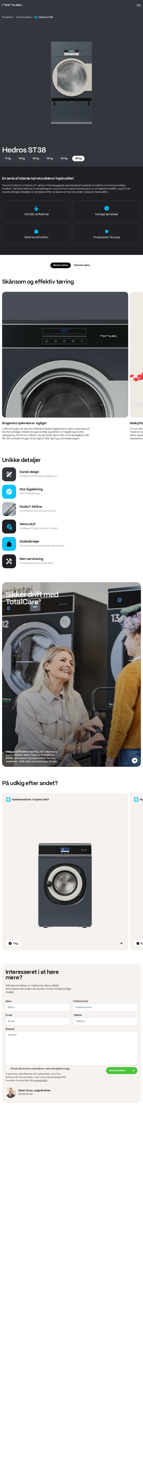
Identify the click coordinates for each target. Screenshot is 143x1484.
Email (9, 1015)
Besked (10, 1029)
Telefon (77, 1015)
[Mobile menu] (137, 5)
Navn (9, 1001)
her (67, 1069)
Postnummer (80, 1001)
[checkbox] (7, 1068)
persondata (41, 1080)
